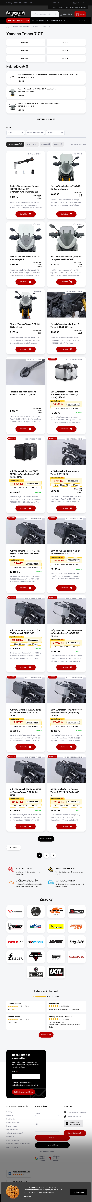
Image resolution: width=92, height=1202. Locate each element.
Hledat (56, 14)
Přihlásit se (52, 1138)
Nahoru (15, 847)
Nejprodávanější (15, 144)
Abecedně (58, 144)
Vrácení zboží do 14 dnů (14, 1133)
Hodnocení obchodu (46, 991)
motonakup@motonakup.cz (78, 1112)
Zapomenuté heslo (47, 1151)
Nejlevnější (32, 144)
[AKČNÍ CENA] (66, 373)
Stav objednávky (12, 1129)
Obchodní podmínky (13, 1140)
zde (52, 1192)
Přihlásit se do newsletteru (23, 1092)
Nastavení (27, 1197)
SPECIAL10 (73, 404)
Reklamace (10, 1137)
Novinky (9, 3)
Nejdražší (45, 144)
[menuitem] (18, 20)
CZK (79, 3)
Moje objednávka (12, 1147)
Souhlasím (80, 1192)
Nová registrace (52, 1145)
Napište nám (27, 3)
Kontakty (17, 3)
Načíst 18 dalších (46, 839)
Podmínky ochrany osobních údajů (18, 1144)
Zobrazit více (46, 1035)
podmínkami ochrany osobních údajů (25, 1085)
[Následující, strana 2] (46, 855)
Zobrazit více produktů (46, 119)
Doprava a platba (12, 1126)
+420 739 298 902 (74, 1117)
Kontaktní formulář (74, 1133)
